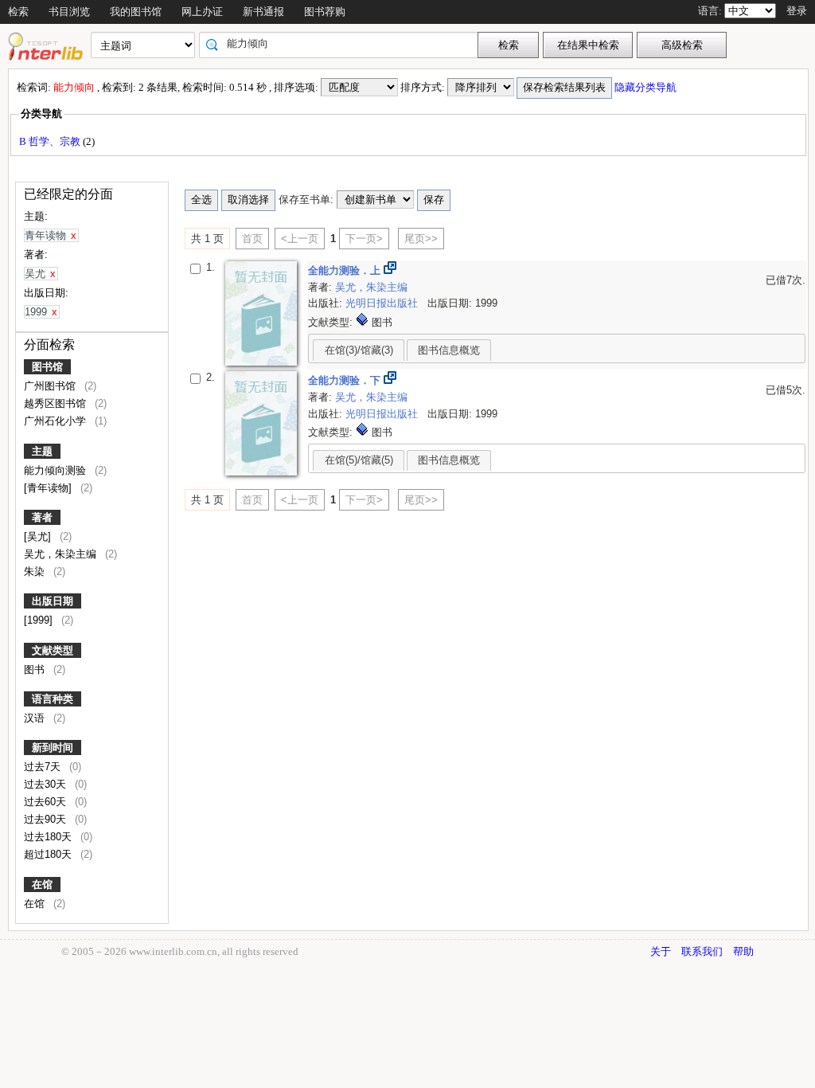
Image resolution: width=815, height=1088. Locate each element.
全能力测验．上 (346, 270)
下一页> (364, 239)
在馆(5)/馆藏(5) (359, 460)
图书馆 (47, 367)
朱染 (36, 571)
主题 (42, 451)
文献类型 (52, 650)
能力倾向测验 (56, 470)
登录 (796, 11)
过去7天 (44, 767)
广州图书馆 (51, 386)
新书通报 (263, 12)
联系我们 (702, 951)
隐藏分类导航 (646, 87)
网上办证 (202, 12)
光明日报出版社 (383, 303)
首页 (252, 239)
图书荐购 (324, 12)
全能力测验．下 (346, 380)
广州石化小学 (56, 421)
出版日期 (52, 601)
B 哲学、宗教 (51, 141)
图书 (36, 669)
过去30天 (46, 784)
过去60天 (46, 802)
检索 (18, 12)
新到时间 (52, 747)
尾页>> (421, 239)
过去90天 (46, 819)
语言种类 (52, 699)
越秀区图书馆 (56, 403)
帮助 (743, 951)
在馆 (42, 884)
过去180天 (49, 837)
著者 (42, 517)
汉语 (36, 718)
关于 (660, 951)
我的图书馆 (136, 12)
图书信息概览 (449, 350)
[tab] (358, 349)
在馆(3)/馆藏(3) (359, 350)
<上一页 (299, 239)
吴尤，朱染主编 (61, 554)
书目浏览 (69, 12)
